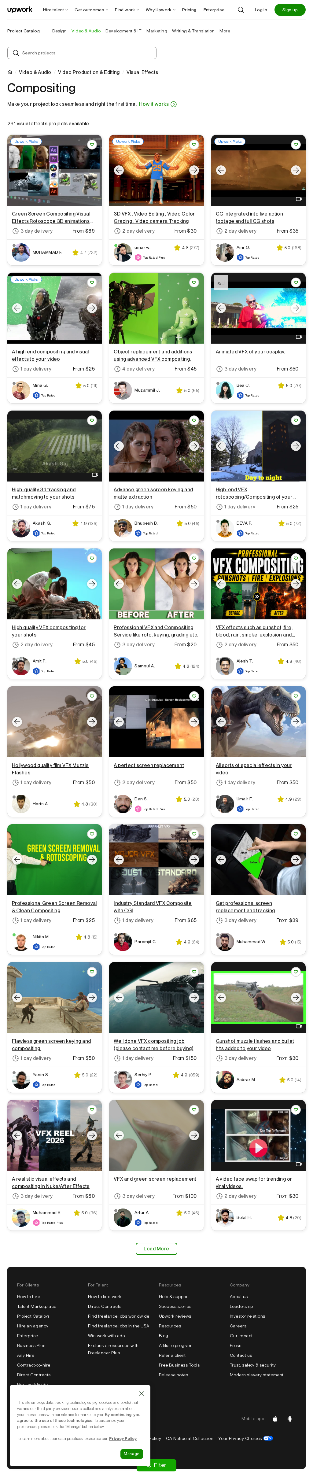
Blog (163, 1335)
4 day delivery (138, 369)
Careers (238, 1325)
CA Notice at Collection (189, 1438)
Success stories (175, 1306)
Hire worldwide (32, 1384)
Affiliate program (176, 1345)
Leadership (241, 1306)
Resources (170, 1325)
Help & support (174, 1296)
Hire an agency (33, 1325)
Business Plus (31, 1345)
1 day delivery (36, 369)
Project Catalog (23, 30)
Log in (261, 9)
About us (239, 1296)
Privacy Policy (123, 1438)
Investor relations (247, 1316)
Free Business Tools (179, 1365)
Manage (132, 1454)
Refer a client (172, 1355)
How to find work (105, 1296)
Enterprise (27, 1335)
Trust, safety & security (253, 1365)
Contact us (241, 1355)
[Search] (241, 10)
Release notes (173, 1374)
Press (235, 1345)
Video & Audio (35, 72)
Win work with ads (106, 1335)
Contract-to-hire (33, 1365)
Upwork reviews (175, 1316)
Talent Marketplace (37, 1306)
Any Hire (26, 1355)
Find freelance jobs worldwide (118, 1316)
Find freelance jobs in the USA (118, 1325)
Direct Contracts (34, 1374)
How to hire (28, 1296)
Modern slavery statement (257, 1374)
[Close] (141, 1393)
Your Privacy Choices (245, 1438)
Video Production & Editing (89, 72)
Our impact (241, 1335)
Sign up (290, 9)
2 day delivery (138, 231)
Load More (156, 1249)
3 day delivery (36, 231)
